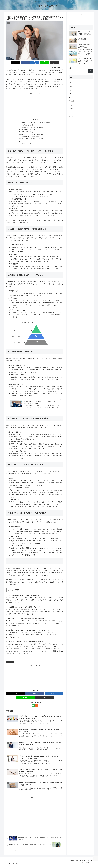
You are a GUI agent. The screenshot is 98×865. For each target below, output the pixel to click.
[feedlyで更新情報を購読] (33, 705)
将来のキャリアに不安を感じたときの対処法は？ (33, 138)
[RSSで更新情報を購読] (36, 705)
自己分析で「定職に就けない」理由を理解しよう (33, 127)
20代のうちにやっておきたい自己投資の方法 (32, 136)
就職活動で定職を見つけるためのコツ (30, 132)
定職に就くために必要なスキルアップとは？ (31, 129)
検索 (70, 68)
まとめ (22, 141)
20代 (9, 661)
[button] (54, 62)
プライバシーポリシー (80, 860)
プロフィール (90, 860)
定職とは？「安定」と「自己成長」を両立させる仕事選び (35, 122)
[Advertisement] (34, 105)
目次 (32, 119)
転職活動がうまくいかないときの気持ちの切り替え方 (34, 134)
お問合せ (72, 860)
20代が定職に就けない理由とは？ (29, 125)
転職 (13, 661)
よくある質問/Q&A (26, 143)
